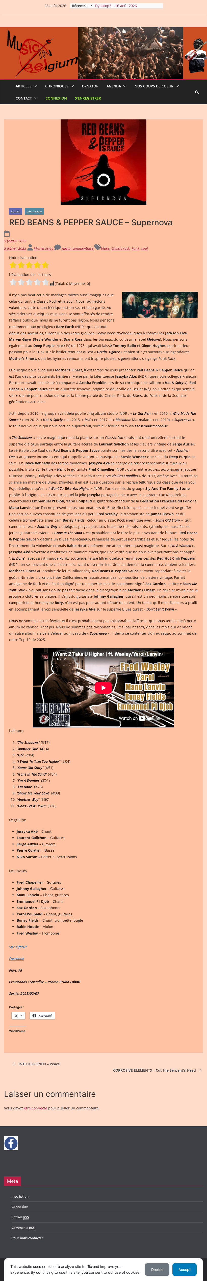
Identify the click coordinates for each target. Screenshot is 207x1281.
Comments (23, 1227)
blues (105, 248)
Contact (24, 98)
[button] (34, 86)
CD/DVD (15, 211)
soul (144, 248)
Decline (157, 1269)
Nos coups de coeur (154, 86)
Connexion (56, 98)
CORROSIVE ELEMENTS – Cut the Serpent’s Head (154, 1070)
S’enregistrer (88, 98)
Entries (20, 1217)
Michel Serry (44, 248)
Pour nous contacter (27, 1238)
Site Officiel (18, 947)
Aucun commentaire (77, 248)
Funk (135, 248)
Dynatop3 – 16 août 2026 (116, 5)
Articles (24, 86)
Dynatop (90, 86)
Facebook (16, 958)
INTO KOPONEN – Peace (39, 1064)
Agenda (114, 86)
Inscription (20, 1196)
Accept (184, 1269)
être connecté (35, 1108)
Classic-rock (120, 248)
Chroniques (56, 86)
